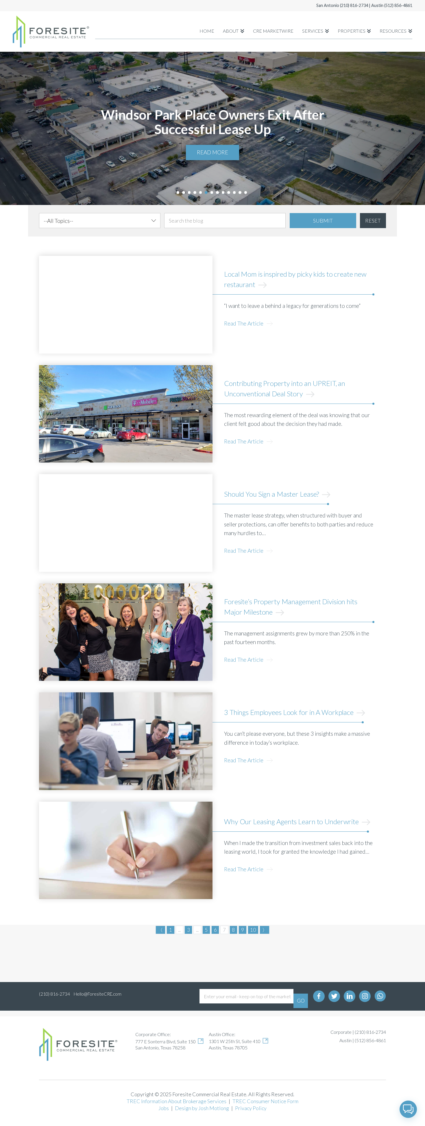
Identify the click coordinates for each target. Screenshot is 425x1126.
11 (234, 193)
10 (228, 193)
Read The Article (244, 323)
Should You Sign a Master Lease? (272, 494)
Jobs (163, 1108)
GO (301, 1000)
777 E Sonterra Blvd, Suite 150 (165, 1041)
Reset (373, 220)
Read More (212, 152)
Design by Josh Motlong (202, 1108)
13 (245, 193)
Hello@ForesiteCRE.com (97, 993)
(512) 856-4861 (398, 5)
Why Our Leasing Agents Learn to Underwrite (292, 821)
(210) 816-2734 (354, 5)
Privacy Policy (251, 1108)
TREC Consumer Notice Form (265, 1101)
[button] (408, 1109)
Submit (323, 220)
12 (240, 193)
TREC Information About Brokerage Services (176, 1101)
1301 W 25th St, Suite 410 (234, 1041)
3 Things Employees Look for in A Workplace (289, 712)
